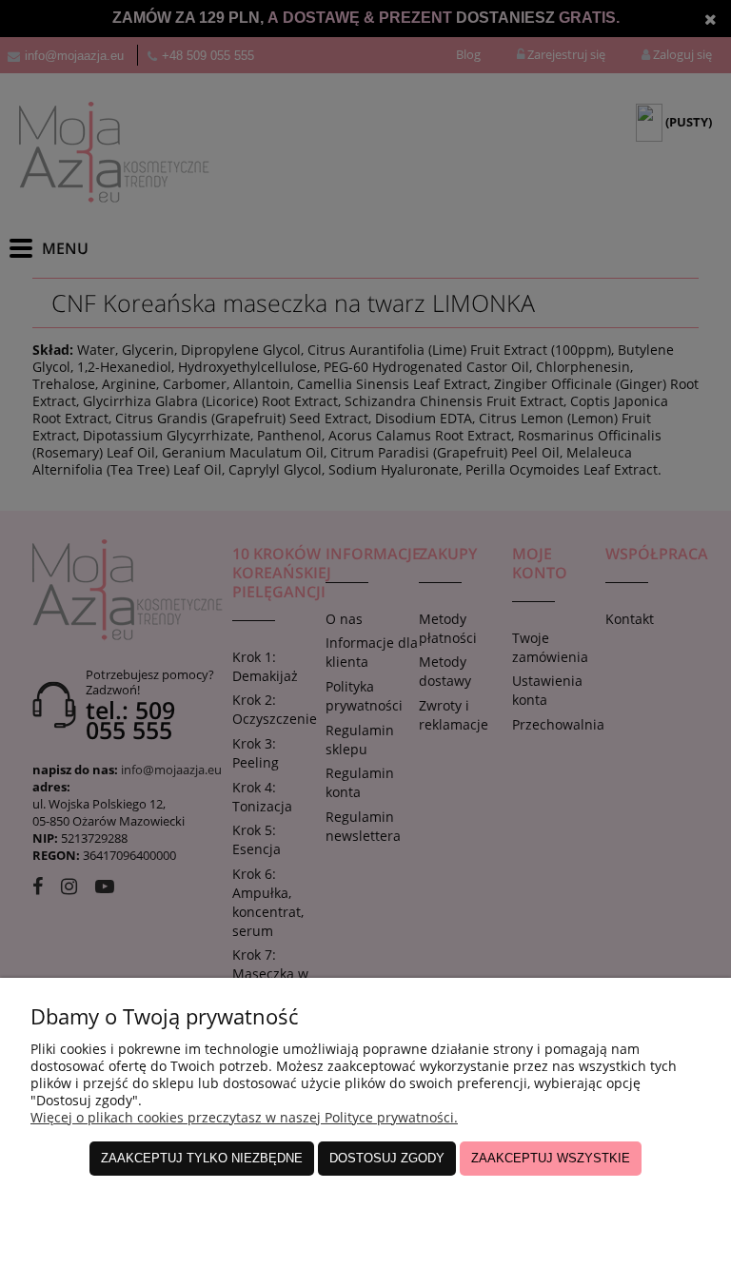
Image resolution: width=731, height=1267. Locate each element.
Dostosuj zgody (387, 1158)
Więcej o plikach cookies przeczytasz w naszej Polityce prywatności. (244, 1117)
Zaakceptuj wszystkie (550, 1158)
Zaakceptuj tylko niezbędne (202, 1158)
